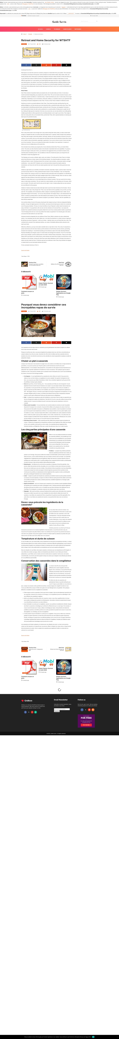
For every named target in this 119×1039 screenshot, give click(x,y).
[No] (117, 1037)
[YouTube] (89, 709)
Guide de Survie (67, 29)
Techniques (57, 29)
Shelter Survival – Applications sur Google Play (38, 15)
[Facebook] (82, 709)
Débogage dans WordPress (49, 8)
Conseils (48, 29)
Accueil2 (40, 29)
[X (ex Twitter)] (85, 709)
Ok (93, 1036)
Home (24, 34)
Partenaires (78, 29)
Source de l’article (25, 250)
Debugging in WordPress (27, 3)
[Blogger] (92, 709)
